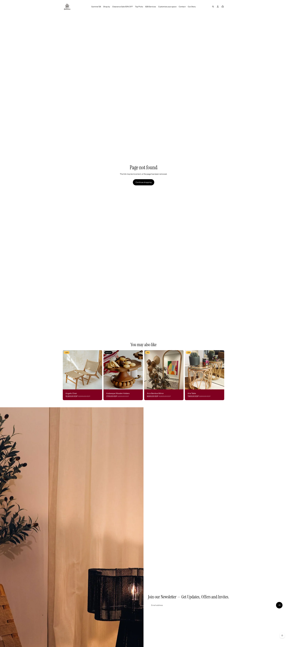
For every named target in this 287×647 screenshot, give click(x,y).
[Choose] (99, 386)
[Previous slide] (66, 369)
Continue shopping (144, 182)
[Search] (213, 6)
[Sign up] (279, 605)
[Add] (180, 386)
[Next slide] (98, 369)
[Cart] (222, 6)
